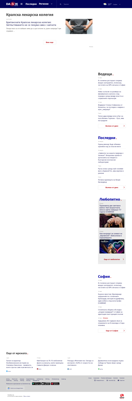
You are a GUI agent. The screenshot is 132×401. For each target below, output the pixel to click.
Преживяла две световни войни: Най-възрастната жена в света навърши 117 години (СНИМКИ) (110, 209)
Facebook (122, 378)
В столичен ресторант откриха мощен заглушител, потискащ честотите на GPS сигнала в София (111, 83)
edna (40, 369)
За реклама (96, 378)
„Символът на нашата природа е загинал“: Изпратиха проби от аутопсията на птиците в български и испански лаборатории (110, 157)
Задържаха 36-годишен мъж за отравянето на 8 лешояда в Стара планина (111, 323)
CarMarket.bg (40, 379)
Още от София (112, 331)
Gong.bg (22, 379)
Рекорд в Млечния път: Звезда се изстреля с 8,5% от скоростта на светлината (80, 363)
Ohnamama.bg (55, 379)
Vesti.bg (22, 380)
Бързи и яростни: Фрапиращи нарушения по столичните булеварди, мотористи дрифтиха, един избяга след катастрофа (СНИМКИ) (111, 298)
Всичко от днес (112, 126)
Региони (43, 3)
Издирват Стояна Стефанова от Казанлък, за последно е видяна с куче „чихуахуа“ (111, 107)
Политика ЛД (112, 380)
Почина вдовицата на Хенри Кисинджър (109, 181)
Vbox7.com (14, 379)
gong (101, 369)
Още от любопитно (112, 259)
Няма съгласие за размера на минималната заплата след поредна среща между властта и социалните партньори (110, 95)
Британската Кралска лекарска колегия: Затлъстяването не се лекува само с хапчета (31, 23)
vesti (70, 369)
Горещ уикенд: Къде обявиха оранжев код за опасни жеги (109, 145)
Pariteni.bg (8, 380)
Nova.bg (28, 380)
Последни (31, 4)
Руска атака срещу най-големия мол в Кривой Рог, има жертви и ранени (111, 171)
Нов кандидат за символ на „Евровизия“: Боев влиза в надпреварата (110, 236)
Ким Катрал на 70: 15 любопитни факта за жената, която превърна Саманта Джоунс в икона (50, 363)
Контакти (115, 378)
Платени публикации (106, 378)
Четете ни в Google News (16, 388)
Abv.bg (8, 379)
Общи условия (26, 396)
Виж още (49, 42)
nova (9, 371)
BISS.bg (47, 379)
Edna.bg (16, 380)
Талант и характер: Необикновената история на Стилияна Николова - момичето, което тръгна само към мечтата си (19, 364)
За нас (90, 378)
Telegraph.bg (36, 380)
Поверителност (100, 380)
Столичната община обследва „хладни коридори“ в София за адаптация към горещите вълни (110, 312)
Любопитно (109, 199)
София (104, 276)
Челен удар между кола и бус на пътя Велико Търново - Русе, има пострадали (111, 118)
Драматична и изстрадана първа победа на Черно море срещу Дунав (110, 363)
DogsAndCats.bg (30, 379)
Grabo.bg (63, 379)
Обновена (105, 318)
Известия (122, 380)
